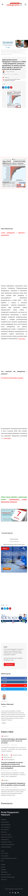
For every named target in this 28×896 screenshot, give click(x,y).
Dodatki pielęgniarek (6, 824)
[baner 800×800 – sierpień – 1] (14, 559)
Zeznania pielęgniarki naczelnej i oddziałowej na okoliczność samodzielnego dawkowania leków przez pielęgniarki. (13, 765)
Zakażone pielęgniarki (6, 847)
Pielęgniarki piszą (5, 839)
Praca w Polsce (4, 853)
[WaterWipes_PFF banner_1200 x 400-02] (14, 44)
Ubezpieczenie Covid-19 (6, 837)
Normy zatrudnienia (5, 827)
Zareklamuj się (9, 664)
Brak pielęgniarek (5, 822)
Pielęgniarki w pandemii (6, 842)
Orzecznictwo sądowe (6, 834)
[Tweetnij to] (6, 87)
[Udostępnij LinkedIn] (8, 87)
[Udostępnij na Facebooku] (3, 87)
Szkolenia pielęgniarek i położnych (9, 858)
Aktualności (9, 50)
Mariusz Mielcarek (10, 71)
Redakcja (3, 864)
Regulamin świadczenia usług (7, 877)
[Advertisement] (14, 23)
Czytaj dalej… (22, 339)
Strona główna (4, 50)
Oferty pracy (4, 832)
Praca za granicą (4, 856)
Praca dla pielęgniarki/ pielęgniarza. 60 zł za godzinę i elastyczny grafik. (13, 784)
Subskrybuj (3, 869)
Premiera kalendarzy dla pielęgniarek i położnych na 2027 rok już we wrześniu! (14, 741)
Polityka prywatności (6, 874)
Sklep (2, 860)
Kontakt (3, 867)
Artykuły (4, 723)
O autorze (4, 706)
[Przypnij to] (11, 87)
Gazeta (2, 851)
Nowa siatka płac (5, 829)
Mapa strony (4, 879)
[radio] (10, 542)
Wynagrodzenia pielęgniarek (7, 844)
